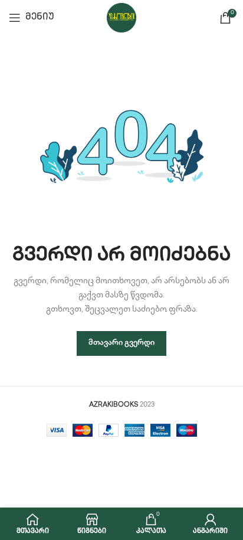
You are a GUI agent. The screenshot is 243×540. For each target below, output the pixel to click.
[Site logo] (121, 17)
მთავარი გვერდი (121, 343)
